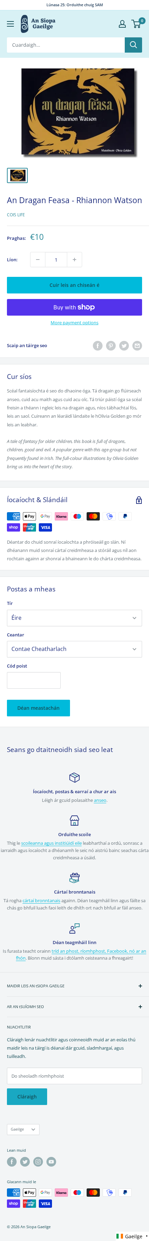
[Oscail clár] (10, 24)
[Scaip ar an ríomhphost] (137, 346)
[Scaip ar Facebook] (98, 346)
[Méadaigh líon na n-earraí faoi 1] (74, 259)
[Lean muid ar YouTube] (51, 1162)
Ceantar (15, 635)
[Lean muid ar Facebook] (12, 1162)
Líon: (12, 259)
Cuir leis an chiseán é (74, 285)
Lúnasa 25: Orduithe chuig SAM (74, 4)
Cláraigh (27, 1096)
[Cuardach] (133, 45)
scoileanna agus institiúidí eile (51, 843)
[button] (132, 1236)
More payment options (74, 322)
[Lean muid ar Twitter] (25, 1162)
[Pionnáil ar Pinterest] (111, 346)
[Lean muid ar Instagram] (38, 1162)
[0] (136, 24)
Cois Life (16, 215)
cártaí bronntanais (41, 900)
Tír (10, 603)
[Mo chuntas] (122, 24)
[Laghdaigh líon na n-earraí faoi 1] (37, 259)
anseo (100, 800)
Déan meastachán (38, 708)
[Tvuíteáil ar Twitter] (124, 346)
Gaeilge (17, 1129)
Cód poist (17, 666)
